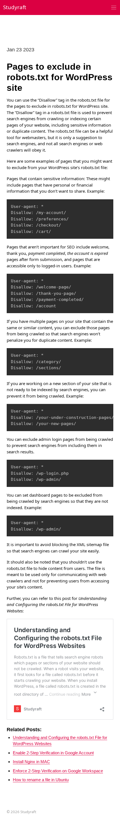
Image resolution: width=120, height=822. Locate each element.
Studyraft (14, 7)
